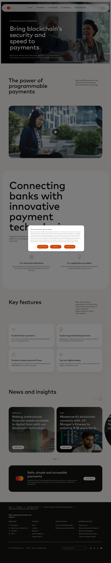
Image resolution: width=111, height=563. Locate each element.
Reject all (55, 246)
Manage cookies (69, 246)
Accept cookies (43, 246)
